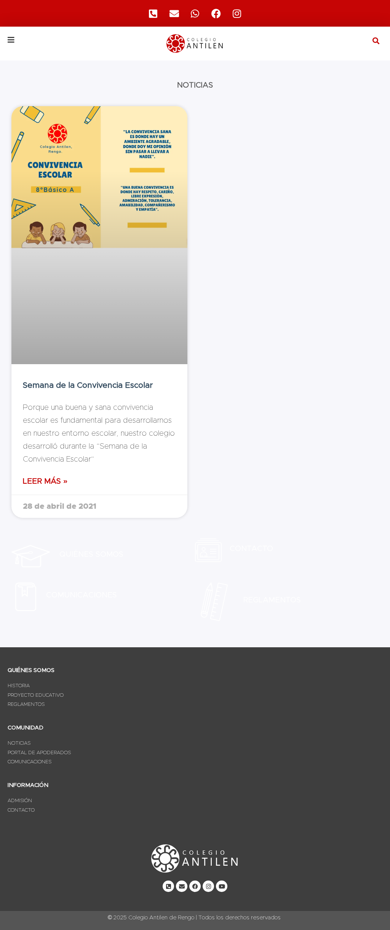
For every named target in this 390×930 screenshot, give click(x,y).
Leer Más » (45, 481)
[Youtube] (221, 886)
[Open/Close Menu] (70, 40)
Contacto (251, 549)
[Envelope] (181, 886)
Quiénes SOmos (91, 554)
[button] (376, 40)
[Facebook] (215, 13)
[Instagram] (236, 13)
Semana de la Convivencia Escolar (88, 385)
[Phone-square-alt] (153, 13)
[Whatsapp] (195, 13)
